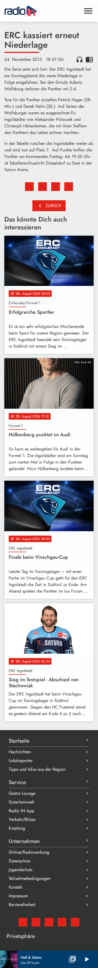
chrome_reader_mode (89, 59)
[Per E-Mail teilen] (68, 186)
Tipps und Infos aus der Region (37, 769)
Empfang (17, 828)
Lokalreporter (21, 760)
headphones (79, 59)
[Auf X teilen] (42, 186)
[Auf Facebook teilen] (29, 186)
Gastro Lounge (22, 793)
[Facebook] (36, 922)
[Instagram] (49, 922)
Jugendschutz (20, 870)
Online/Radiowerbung (29, 852)
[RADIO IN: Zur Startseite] (42, 10)
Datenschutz (19, 861)
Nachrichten (20, 752)
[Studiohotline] (75, 922)
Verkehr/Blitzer (22, 819)
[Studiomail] (23, 922)
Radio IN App (21, 811)
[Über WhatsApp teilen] (55, 186)
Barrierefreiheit (22, 904)
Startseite (19, 741)
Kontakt (15, 887)
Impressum (18, 896)
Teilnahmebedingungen (29, 878)
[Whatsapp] (62, 922)
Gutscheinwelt (21, 802)
